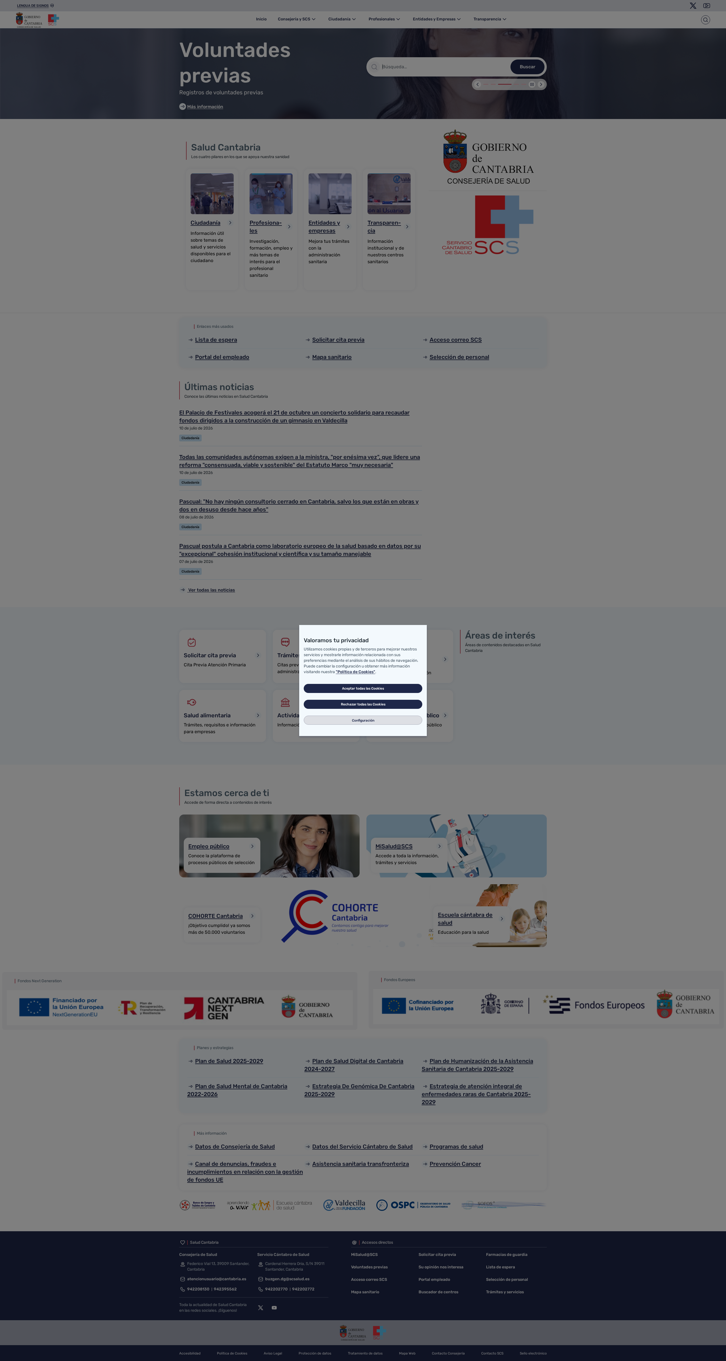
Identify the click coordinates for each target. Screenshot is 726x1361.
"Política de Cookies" (355, 671)
